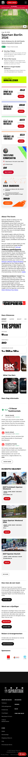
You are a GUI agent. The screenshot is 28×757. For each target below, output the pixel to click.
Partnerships (5, 735)
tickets (21, 97)
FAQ (3, 742)
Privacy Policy (4, 755)
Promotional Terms (7, 746)
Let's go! (18, 248)
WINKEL (17, 705)
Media (3, 732)
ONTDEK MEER (6, 600)
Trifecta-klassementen (5, 721)
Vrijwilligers (5, 714)
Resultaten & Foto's (7, 717)
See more (5, 575)
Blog (16, 710)
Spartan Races (7, 701)
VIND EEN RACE (19, 714)
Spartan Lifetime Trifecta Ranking (12, 263)
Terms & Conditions (15, 755)
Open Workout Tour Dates (10, 291)
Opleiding (18, 701)
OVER (3, 729)
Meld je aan (6, 622)
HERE (24, 273)
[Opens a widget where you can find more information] (22, 754)
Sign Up (7, 499)
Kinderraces (5, 711)
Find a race (12, 2)
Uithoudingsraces (6, 707)
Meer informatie (8, 645)
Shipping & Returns (7, 739)
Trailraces (4, 704)
